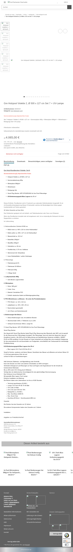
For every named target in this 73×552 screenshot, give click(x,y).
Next (5, 73)
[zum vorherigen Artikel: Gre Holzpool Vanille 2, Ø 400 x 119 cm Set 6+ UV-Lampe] (63, 20)
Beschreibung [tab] (9, 161)
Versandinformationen (34, 522)
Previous (5, 20)
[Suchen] (69, 7)
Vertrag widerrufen (59, 534)
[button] (53, 2)
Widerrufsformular (10, 515)
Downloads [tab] (21, 161)
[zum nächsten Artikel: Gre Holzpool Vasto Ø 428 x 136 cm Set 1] (67, 20)
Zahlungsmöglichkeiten (34, 519)
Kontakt (6, 532)
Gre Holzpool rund (17, 111)
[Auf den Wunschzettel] (65, 31)
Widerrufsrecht (8, 529)
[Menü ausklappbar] (5, 1)
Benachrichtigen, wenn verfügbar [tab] (40, 161)
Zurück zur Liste (9, 14)
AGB (5, 522)
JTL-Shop (63, 549)
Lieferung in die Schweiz (34, 515)
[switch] (67, 545)
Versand (19, 142)
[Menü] (70, 533)
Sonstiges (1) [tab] (60, 161)
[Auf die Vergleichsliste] (60, 31)
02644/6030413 (14, 502)
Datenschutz (8, 519)
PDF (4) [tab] (6, 165)
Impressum (7, 525)
